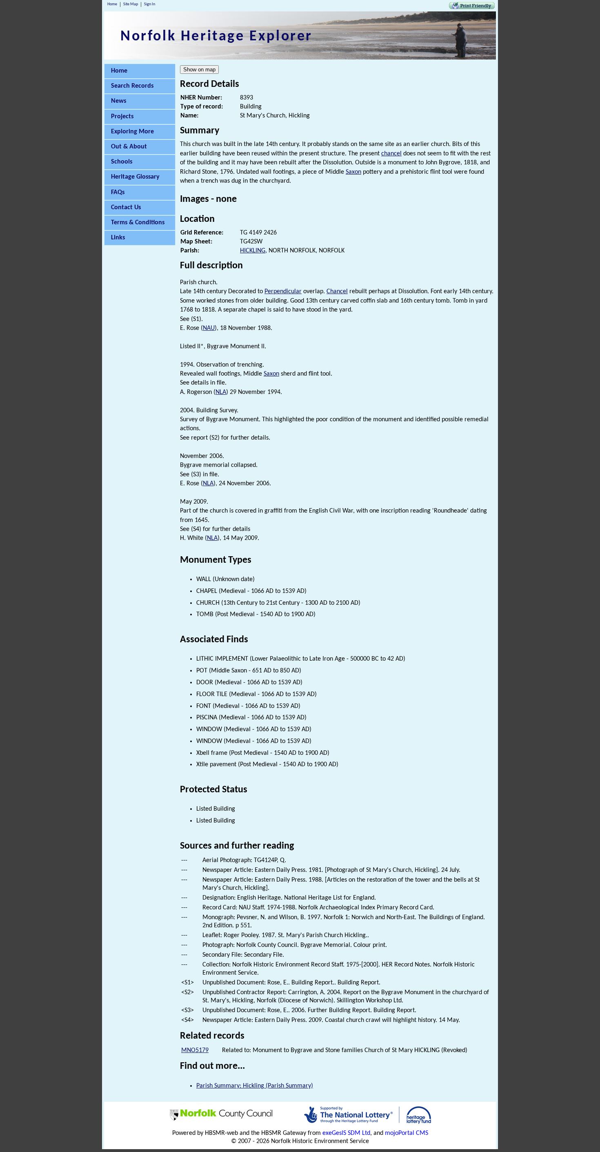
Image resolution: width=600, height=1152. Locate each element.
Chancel (337, 291)
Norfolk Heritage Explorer (216, 36)
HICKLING (252, 251)
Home (112, 4)
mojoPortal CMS (406, 1133)
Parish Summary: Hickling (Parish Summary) (254, 1086)
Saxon (353, 172)
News (118, 101)
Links (118, 237)
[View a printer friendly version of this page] (472, 7)
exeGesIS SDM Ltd (346, 1133)
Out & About (129, 147)
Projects (122, 116)
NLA (221, 392)
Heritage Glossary (135, 177)
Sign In (149, 4)
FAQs (117, 192)
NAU (209, 328)
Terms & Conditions (137, 222)
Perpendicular (283, 291)
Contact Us (126, 207)
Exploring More (132, 131)
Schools (121, 162)
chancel (391, 153)
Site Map (130, 4)
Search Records (132, 86)
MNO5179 (195, 1050)
